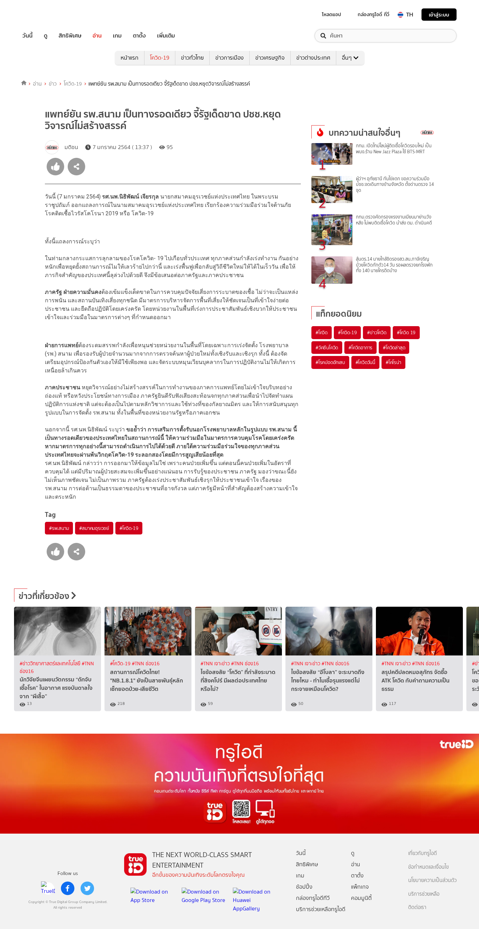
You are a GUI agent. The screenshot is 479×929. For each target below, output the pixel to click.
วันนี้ (27, 36)
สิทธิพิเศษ (70, 36)
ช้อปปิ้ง (304, 887)
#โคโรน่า (393, 362)
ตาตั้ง (139, 36)
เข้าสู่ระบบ (439, 15)
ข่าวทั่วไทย (192, 58)
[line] (48, 888)
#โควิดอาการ (360, 347)
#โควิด (322, 332)
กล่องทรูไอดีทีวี (313, 898)
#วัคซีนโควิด (327, 347)
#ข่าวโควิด (376, 332)
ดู (45, 36)
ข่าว (53, 84)
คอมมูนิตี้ (361, 898)
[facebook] (68, 888)
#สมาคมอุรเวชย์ (94, 528)
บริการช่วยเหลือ (423, 894)
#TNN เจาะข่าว (216, 663)
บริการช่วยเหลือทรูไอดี (320, 909)
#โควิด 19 (406, 332)
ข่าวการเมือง (229, 58)
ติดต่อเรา (417, 907)
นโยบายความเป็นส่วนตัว (432, 880)
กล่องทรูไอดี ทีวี (373, 14)
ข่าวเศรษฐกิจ (270, 58)
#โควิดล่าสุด (394, 347)
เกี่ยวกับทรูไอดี (422, 853)
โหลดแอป (331, 14)
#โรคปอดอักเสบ (330, 362)
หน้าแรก (130, 58)
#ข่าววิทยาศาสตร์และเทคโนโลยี (51, 663)
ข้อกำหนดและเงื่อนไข (428, 867)
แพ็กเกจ (360, 887)
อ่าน (97, 36)
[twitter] (87, 888)
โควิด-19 (159, 58)
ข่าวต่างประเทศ (313, 58)
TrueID (43, 14)
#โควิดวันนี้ (365, 362)
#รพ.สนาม (59, 528)
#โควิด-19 (129, 528)
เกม (117, 36)
